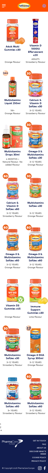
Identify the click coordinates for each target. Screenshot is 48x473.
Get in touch (39, 440)
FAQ (44, 444)
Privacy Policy (38, 461)
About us (41, 448)
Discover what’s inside (37, 452)
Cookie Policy (39, 457)
